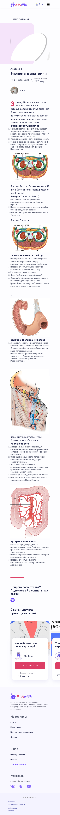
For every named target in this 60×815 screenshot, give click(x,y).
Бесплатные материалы (21, 732)
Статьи (13, 737)
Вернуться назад (21, 19)
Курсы (13, 722)
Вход (41, 4)
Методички (15, 727)
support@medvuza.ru (20, 781)
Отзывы (14, 760)
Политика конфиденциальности (16, 803)
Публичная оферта (12, 809)
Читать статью (30, 665)
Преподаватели (17, 755)
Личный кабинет (18, 764)
